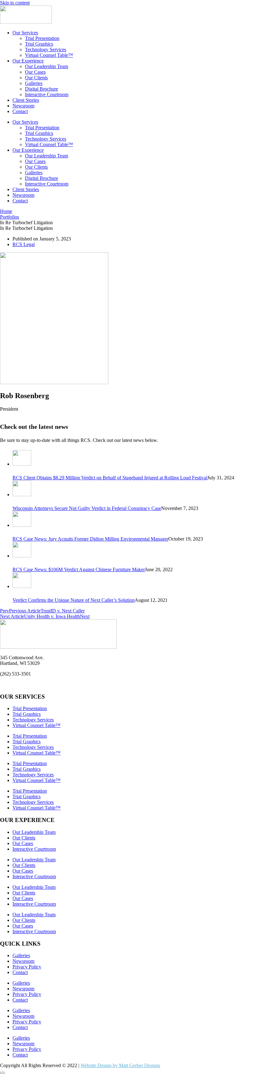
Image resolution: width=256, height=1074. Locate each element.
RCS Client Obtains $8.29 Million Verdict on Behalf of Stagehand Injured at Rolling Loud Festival (109, 477)
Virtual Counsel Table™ (49, 55)
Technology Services (45, 49)
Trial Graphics (39, 44)
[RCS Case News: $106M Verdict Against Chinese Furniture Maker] (21, 555)
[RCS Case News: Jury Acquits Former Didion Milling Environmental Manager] (21, 525)
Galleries (33, 83)
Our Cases (35, 72)
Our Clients (36, 77)
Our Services (25, 32)
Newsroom (23, 105)
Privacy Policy (26, 966)
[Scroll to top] (2, 1073)
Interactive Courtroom (46, 94)
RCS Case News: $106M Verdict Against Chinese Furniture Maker (78, 569)
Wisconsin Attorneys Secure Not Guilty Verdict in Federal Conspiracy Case (86, 508)
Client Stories (25, 100)
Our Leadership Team (46, 66)
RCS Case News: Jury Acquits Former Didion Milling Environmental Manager (90, 539)
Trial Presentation (42, 38)
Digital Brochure (41, 89)
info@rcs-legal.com (19, 684)
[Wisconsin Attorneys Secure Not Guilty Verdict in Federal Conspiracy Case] (21, 494)
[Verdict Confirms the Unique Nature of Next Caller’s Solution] (21, 586)
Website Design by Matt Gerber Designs (120, 1065)
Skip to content (15, 2)
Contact (20, 111)
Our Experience (28, 60)
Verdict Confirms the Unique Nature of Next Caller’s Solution (73, 600)
